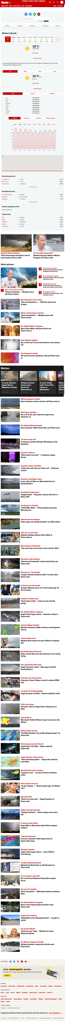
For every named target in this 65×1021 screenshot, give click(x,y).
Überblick (7, 25)
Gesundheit (33, 999)
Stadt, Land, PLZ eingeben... (27, 18)
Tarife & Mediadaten (13, 1018)
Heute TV (50, 992)
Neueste (60, 6)
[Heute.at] (4, 2)
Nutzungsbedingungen (45, 1018)
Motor (60, 999)
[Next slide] (63, 375)
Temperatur (14, 118)
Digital (18, 992)
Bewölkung (38, 118)
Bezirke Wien (45, 25)
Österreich (4, 6)
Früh (10, 71)
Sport (10, 6)
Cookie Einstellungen (58, 1018)
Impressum (4, 1018)
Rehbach (4, 224)
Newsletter (57, 986)
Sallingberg (4, 199)
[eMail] (38, 14)
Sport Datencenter (6, 999)
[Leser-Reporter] (50, 2)
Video (55, 6)
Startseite (4, 986)
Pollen (12, 93)
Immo (31, 1)
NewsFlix (42, 1)
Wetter (51, 986)
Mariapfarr (4, 196)
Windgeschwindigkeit (50, 118)
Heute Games (33, 992)
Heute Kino (42, 992)
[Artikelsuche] (54, 2)
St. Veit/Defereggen (7, 194)
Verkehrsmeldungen (51, 999)
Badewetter (32, 25)
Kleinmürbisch (5, 183)
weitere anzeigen (33, 186)
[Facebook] (26, 14)
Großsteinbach (5, 179)
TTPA (22, 1018)
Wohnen (40, 999)
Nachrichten (29, 986)
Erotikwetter (52, 93)
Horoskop (25, 992)
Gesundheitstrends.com (13, 1008)
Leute (7, 992)
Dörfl (3, 217)
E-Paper (25, 1)
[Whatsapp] (34, 14)
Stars (2, 992)
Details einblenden (37, 58)
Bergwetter (20, 25)
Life (23, 6)
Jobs (36, 1)
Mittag (25, 71)
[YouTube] (26, 961)
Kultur (13, 992)
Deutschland (20, 986)
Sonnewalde (5, 226)
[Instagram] (18, 961)
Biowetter (57, 25)
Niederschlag (26, 118)
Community (28, 6)
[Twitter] (30, 14)
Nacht (55, 71)
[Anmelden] (57, 2)
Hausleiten (4, 222)
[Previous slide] (2, 375)
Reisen (3, 1001)
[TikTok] (22, 961)
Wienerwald (5, 181)
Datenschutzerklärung (31, 1018)
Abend (40, 71)
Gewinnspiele (18, 999)
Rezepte (25, 999)
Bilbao (3, 219)
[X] (14, 961)
